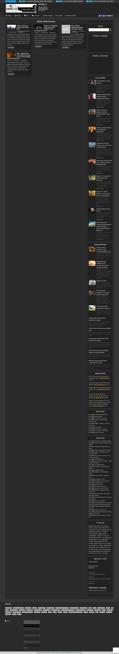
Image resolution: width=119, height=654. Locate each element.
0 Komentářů (20, 32)
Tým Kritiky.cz (49, 15)
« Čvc (25, 648)
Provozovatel (59, 15)
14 (36, 635)
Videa (97, 612)
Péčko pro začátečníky (101, 414)
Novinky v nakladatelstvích (67, 610)
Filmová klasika (41, 608)
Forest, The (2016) (100, 501)
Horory (108, 608)
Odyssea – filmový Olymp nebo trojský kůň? (23, 27)
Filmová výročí (50, 608)
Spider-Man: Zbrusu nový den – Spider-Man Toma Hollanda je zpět (104, 162)
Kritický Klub (29, 610)
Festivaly (35, 608)
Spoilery (65, 612)
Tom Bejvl (37, 32)
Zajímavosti (102, 612)
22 (39, 638)
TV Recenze (91, 612)
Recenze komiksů (17, 612)
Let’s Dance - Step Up (101, 429)
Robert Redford (99, 459)
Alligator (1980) (99, 470)
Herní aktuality (101, 608)
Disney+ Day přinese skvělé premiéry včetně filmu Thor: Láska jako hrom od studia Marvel (99, 528)
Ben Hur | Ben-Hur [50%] (101, 488)
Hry (27, 15)
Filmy (9, 15)
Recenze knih (8, 612)
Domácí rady (28, 608)
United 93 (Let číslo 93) (101, 430)
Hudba (6, 610)
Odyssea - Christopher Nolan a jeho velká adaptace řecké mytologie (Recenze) (46, 28)
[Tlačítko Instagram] (106, 16)
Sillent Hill (98, 427)
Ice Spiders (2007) (100, 479)
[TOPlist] (7, 621)
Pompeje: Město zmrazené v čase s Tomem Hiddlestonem (103, 249)
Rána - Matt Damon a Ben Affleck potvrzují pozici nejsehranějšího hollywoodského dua (19, 55)
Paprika (91, 541)
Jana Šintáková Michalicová (23, 31)
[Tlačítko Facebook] (102, 16)
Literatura (37, 15)
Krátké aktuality (38, 610)
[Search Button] (112, 16)
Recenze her (110, 610)
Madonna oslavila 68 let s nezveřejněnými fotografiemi (103, 129)
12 (30, 635)
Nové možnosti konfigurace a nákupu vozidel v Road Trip (102, 292)
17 (25, 638)
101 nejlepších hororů (18, 608)
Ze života (14, 614)
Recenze (104, 610)
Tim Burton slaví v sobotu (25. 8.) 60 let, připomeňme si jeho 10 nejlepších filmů (100, 549)
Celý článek (11, 47)
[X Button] (99, 16)
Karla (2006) (104, 551)
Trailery (86, 612)
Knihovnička (22, 610)
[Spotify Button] (110, 16)
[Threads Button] (104, 16)
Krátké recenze (46, 610)
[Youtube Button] (108, 16)
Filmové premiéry (74, 608)
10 (25, 635)
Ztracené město (99, 432)
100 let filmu (8, 608)
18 (27, 638)
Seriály (19, 15)
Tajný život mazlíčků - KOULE (103, 450)
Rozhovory (44, 612)
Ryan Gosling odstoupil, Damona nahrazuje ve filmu (77, 27)
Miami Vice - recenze (100, 418)
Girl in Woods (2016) (100, 510)
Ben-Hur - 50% (99, 484)
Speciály (60, 612)
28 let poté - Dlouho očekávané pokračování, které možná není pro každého (98, 395)
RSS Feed (91, 568)
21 (36, 638)
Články (19, 614)
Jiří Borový (73, 31)
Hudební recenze (14, 610)
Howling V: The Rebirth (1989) (103, 441)
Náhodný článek (71, 15)
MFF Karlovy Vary (56, 610)
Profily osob (90, 610)
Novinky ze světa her (80, 610)
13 (33, 635)
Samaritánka (98, 416)
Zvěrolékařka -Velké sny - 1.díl (97, 535)
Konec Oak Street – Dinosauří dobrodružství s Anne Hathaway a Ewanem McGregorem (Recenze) (103, 226)
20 (33, 638)
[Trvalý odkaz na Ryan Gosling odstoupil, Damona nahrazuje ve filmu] (66, 29)
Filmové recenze (83, 608)
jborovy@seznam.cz (100, 590)
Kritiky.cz (43, 4)
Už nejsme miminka (100, 486)
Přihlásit (91, 561)
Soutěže (55, 612)
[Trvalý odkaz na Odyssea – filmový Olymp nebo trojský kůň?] (11, 28)
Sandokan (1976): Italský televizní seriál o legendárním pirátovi (103, 96)
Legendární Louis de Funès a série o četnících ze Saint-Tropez (103, 145)
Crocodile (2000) (99, 464)
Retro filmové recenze (27, 612)
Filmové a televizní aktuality (62, 608)
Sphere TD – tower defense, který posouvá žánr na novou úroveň (103, 193)
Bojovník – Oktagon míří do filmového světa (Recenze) (103, 178)
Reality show (97, 610)
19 (30, 638)
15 (39, 635)
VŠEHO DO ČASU (101, 281)
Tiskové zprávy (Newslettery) (75, 612)
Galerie (94, 608)
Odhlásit (96, 561)
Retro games (37, 612)
